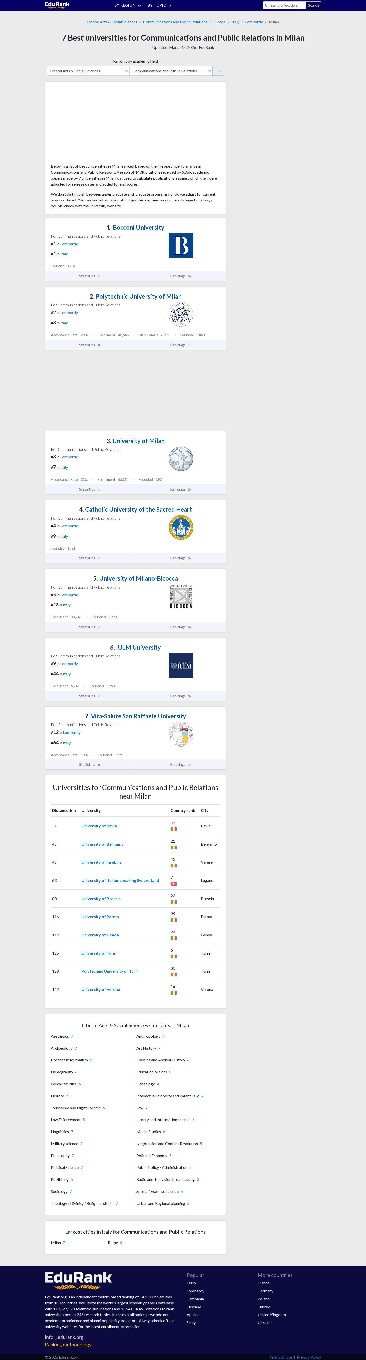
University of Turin (98, 953)
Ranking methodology (68, 1344)
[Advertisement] (88, 124)
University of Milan (135, 440)
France (263, 1282)
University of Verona (100, 989)
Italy (235, 21)
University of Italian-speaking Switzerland (120, 880)
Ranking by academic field (135, 61)
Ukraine (264, 1322)
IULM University (135, 647)
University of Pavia (99, 825)
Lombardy (254, 21)
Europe (219, 21)
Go (218, 70)
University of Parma (100, 916)
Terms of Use (280, 1357)
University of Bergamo (102, 844)
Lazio (191, 1282)
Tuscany (194, 1306)
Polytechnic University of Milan (136, 296)
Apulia (192, 1314)
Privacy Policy (309, 1357)
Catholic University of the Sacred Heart (135, 509)
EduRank (206, 47)
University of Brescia (101, 898)
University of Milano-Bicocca (135, 578)
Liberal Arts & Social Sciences (112, 21)
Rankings (178, 275)
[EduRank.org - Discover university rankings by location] (57, 4)
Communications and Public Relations (175, 21)
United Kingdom (272, 1314)
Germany (265, 1290)
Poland (264, 1298)
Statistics (87, 275)
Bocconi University (135, 227)
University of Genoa (100, 934)
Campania (195, 1298)
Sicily (191, 1322)
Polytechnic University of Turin (110, 971)
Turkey (264, 1306)
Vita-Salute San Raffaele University (135, 716)
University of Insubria (101, 862)
